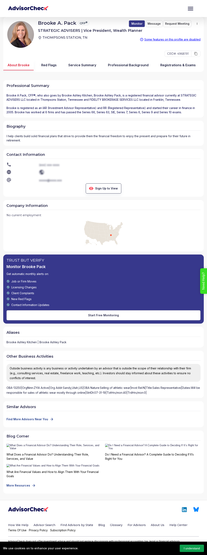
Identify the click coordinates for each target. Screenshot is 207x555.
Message (154, 23)
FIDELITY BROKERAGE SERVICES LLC (114, 99)
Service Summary (82, 65)
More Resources (18, 485)
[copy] (196, 54)
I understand (192, 548)
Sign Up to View (106, 188)
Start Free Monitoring (103, 315)
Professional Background (128, 65)
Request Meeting (177, 23)
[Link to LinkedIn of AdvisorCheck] (184, 509)
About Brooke (18, 65)
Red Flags (49, 65)
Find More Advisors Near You (27, 419)
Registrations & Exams (178, 65)
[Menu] (190, 8)
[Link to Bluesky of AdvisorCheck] (196, 510)
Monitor (137, 23)
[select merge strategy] (197, 23)
